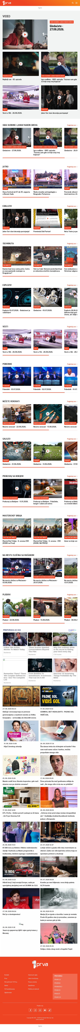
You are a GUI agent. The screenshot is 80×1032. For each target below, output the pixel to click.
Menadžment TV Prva (10, 982)
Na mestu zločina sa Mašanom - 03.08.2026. (15, 581)
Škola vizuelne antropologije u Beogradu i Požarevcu (44, 193)
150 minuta (6, 265)
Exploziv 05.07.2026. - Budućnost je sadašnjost (16, 311)
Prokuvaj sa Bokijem (10, 498)
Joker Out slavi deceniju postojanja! (54, 113)
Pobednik (6, 386)
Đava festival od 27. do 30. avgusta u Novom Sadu (16, 193)
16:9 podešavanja (9, 989)
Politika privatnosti (33, 989)
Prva (5, 978)
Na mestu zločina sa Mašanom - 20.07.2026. (45, 581)
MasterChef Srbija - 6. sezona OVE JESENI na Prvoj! (16, 542)
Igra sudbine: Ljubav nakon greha (62, 22)
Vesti (5, 109)
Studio (6, 985)
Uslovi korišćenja (33, 978)
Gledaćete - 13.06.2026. (42, 464)
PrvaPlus (57, 979)
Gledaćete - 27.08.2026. (57, 28)
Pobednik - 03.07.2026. (11, 389)
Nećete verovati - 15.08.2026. (45, 427)
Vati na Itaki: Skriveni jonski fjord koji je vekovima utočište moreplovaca (47, 270)
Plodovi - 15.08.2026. (41, 620)
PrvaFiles (57, 997)
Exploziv (6, 307)
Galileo (5, 460)
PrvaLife (57, 993)
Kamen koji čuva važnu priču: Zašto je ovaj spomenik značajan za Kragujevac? (16, 271)
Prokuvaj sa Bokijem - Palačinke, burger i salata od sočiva (45, 503)
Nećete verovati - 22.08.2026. (14, 427)
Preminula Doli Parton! (42, 231)
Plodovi (6, 616)
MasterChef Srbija (9, 537)
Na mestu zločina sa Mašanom (13, 577)
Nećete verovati (8, 423)
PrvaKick (57, 990)
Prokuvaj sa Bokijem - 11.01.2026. (15, 501)
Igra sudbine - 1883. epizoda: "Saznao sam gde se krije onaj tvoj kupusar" (59, 80)
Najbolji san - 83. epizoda (12, 79)
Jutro (5, 188)
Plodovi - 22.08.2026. (11, 620)
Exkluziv (44, 109)
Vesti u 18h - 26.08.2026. (12, 113)
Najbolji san (7, 76)
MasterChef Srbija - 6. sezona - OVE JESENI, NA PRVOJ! (47, 542)
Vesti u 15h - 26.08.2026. (43, 352)
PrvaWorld (58, 986)
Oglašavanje (8, 992)
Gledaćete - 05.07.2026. (42, 310)
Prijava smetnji (32, 982)
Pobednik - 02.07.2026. (42, 389)
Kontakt (6, 975)
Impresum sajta (32, 975)
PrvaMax (57, 983)
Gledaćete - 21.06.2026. (12, 464)
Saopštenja (31, 985)
